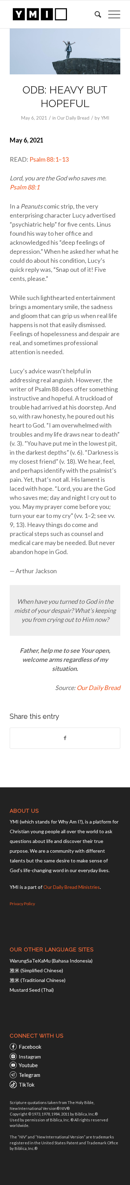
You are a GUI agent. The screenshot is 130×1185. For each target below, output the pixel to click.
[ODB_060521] (65, 51)
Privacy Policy (22, 903)
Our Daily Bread (73, 118)
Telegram (29, 1075)
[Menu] (110, 14)
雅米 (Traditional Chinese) (38, 980)
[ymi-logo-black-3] (54, 14)
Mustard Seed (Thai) (32, 990)
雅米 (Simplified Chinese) (36, 970)
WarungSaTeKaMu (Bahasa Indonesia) (51, 961)
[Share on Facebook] (65, 738)
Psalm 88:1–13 (49, 159)
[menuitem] (94, 14)
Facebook (30, 1047)
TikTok (26, 1084)
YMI (105, 118)
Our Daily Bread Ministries (71, 887)
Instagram (30, 1057)
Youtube (28, 1065)
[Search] (94, 14)
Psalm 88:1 (25, 187)
